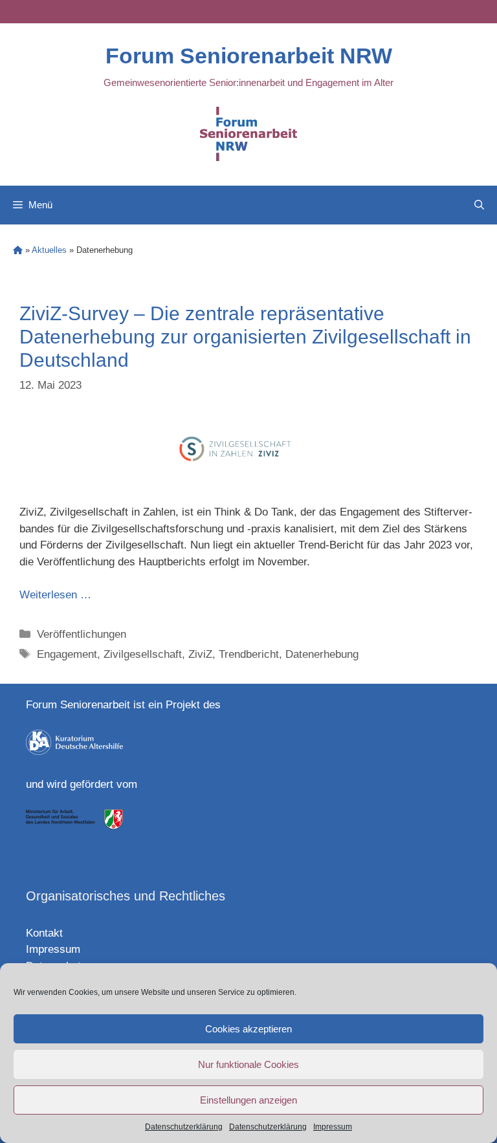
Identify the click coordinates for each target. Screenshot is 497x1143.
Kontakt (44, 933)
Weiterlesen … (55, 595)
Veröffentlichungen (81, 634)
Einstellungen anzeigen (248, 1099)
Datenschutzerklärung (184, 1126)
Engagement (67, 654)
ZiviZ (200, 654)
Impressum (332, 1126)
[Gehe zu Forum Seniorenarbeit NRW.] (18, 250)
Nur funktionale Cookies (248, 1064)
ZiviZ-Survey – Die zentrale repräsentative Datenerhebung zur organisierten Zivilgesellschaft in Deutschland (245, 337)
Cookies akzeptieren (248, 1028)
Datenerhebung (322, 654)
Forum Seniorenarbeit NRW (248, 55)
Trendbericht (249, 654)
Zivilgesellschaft (143, 654)
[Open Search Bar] (479, 205)
